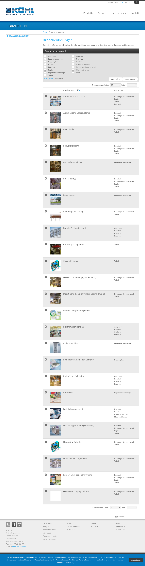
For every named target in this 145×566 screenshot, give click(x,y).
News (116, 2)
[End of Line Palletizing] (55, 380)
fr (129, 2)
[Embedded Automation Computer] (55, 364)
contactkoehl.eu (19, 546)
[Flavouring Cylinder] (55, 446)
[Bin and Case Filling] (55, 166)
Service (70, 523)
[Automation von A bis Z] (55, 101)
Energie (46, 526)
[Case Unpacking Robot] (55, 249)
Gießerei (79, 62)
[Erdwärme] (55, 397)
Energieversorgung (55, 59)
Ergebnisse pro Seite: (100, 85)
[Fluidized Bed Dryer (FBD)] (55, 463)
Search (136, 2)
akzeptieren (136, 560)
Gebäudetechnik (49, 539)
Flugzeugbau (53, 62)
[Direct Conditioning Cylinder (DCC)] (55, 282)
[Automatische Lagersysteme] (55, 117)
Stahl (78, 72)
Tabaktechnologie (50, 536)
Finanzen (79, 59)
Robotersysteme (49, 529)
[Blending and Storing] (55, 216)
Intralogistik (47, 533)
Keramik (51, 67)
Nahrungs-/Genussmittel (86, 67)
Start (45, 32)
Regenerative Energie (56, 72)
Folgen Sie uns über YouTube (19, 524)
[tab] (91, 101)
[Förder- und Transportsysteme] (55, 479)
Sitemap (94, 526)
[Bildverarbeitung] (55, 150)
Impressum (120, 526)
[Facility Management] (55, 413)
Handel (51, 64)
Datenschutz (121, 529)
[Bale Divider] (55, 134)
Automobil (52, 56)
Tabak (50, 75)
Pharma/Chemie (82, 70)
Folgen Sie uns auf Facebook (14, 524)
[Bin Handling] (55, 183)
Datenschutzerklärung (65, 562)
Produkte (47, 523)
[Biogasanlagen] (55, 199)
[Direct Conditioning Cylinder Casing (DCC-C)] (55, 298)
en (126, 2)
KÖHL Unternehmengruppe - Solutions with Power (20, 11)
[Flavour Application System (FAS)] (55, 430)
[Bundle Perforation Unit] (55, 232)
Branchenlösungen (19, 36)
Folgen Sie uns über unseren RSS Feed (8, 524)
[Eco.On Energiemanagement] (55, 315)
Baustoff (79, 56)
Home (110, 2)
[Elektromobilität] (55, 348)
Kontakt (71, 529)
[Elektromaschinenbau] (55, 331)
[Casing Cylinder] (55, 265)
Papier (50, 70)
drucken (120, 516)
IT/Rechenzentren (83, 64)
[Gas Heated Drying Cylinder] (55, 496)
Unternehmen (73, 526)
